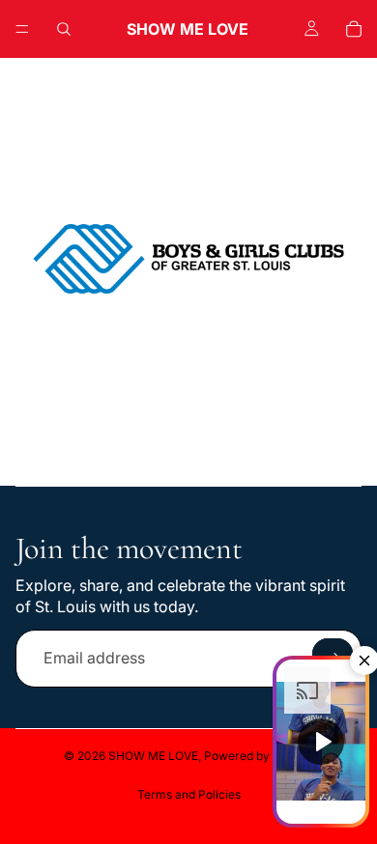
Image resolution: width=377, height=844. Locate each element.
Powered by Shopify (259, 755)
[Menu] (22, 29)
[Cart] (354, 29)
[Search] (64, 29)
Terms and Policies (189, 794)
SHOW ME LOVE (153, 755)
